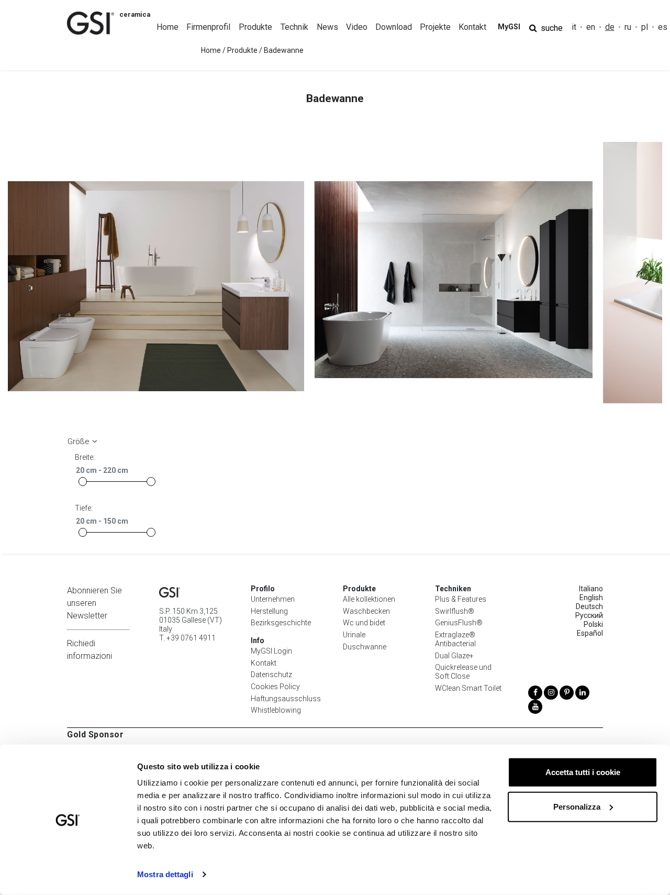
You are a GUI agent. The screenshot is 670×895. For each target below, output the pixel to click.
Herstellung (269, 611)
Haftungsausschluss (286, 698)
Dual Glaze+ (454, 655)
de (610, 27)
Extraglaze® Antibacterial (455, 639)
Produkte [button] (255, 27)
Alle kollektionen (369, 599)
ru (627, 27)
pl (644, 27)
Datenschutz (271, 674)
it (574, 27)
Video (356, 27)
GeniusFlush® (459, 622)
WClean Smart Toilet (468, 688)
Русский (589, 615)
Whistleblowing (276, 710)
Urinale (354, 635)
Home (167, 27)
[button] (650, 272)
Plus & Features (460, 599)
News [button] (327, 27)
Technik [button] (294, 27)
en (590, 27)
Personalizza (576, 806)
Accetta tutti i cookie (582, 772)
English (591, 597)
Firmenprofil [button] (208, 27)
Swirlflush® (454, 611)
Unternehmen (273, 599)
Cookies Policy (275, 686)
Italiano (591, 588)
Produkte (242, 50)
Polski (593, 624)
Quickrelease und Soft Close (463, 671)
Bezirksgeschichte (281, 622)
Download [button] (393, 27)
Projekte (435, 27)
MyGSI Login (271, 651)
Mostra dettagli (165, 874)
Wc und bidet (364, 622)
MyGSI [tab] (509, 27)
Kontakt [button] (472, 27)
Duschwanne (364, 647)
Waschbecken (366, 611)
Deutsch (589, 606)
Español (590, 633)
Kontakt (263, 663)
